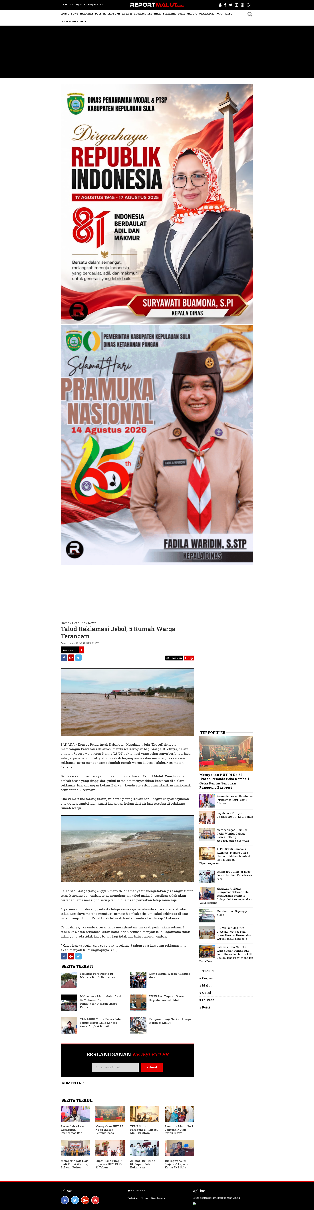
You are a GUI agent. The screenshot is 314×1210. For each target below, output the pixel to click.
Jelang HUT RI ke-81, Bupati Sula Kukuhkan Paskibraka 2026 (143, 1165)
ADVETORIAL (69, 21)
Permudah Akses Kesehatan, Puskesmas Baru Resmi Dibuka (72, 1131)
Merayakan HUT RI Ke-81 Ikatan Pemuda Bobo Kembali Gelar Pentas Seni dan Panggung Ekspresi (109, 1134)
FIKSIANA (169, 13)
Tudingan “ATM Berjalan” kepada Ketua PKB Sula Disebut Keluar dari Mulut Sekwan (178, 1167)
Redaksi (132, 1198)
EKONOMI (114, 13)
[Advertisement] (157, 52)
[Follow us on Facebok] (65, 1200)
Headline (78, 623)
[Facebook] (64, 657)
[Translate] (81, 649)
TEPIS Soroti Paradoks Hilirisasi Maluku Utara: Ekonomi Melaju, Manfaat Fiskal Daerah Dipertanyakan (224, 856)
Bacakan (175, 658)
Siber (144, 1198)
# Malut (205, 985)
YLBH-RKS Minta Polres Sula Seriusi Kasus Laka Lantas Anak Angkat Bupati (100, 1022)
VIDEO (228, 13)
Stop (189, 658)
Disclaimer (159, 1198)
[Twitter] (78, 657)
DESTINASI (154, 13)
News (92, 623)
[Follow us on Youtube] (95, 1200)
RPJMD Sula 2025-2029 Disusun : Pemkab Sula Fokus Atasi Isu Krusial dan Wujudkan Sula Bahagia (234, 933)
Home (65, 623)
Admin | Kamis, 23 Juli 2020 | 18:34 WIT (79, 643)
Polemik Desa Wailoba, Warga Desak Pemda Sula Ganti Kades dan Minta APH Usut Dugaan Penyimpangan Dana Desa (226, 954)
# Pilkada (207, 1000)
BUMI (181, 13)
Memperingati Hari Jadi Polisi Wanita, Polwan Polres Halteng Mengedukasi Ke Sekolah (74, 1169)
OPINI (84, 21)
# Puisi (204, 1007)
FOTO (219, 13)
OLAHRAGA (206, 13)
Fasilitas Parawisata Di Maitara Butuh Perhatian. (98, 975)
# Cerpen (206, 978)
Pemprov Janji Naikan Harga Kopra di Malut (170, 1020)
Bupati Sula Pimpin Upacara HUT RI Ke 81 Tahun (109, 1164)
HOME (65, 13)
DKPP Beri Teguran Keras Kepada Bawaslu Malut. (166, 998)
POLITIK (100, 13)
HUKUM (127, 13)
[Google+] (71, 657)
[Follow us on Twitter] (75, 1200)
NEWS (74, 13)
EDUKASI (140, 13)
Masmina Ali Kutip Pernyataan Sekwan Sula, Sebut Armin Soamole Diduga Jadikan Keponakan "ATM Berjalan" (225, 895)
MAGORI (191, 13)
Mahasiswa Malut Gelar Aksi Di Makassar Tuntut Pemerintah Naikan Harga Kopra (100, 1002)
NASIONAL (86, 13)
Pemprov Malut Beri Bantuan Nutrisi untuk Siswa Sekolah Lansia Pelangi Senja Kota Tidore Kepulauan (179, 1134)
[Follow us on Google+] (85, 1200)
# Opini (205, 993)
